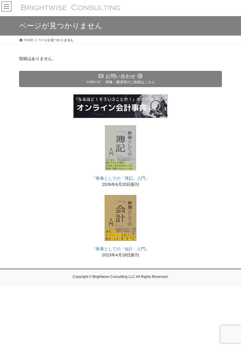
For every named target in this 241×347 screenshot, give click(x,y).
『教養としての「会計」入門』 (120, 248)
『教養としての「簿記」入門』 (120, 178)
